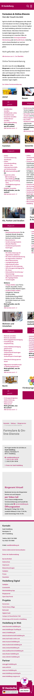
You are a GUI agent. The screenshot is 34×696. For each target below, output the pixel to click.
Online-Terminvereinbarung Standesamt (10, 157)
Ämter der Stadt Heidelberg (14, 465)
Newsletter (5, 577)
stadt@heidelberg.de (13, 457)
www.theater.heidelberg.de (10, 654)
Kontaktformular (9, 115)
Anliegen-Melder (10, 285)
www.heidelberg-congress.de (11, 676)
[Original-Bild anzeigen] (9, 91)
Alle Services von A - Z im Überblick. (13, 56)
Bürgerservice (22, 423)
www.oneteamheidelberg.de (10, 648)
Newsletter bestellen (10, 117)
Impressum (5, 565)
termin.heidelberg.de (22, 504)
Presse (4, 574)
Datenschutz (6, 562)
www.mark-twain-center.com (11, 638)
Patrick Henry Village (8, 607)
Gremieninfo (6, 587)
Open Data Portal (7, 596)
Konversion (5, 604)
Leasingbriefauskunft (12, 262)
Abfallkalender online (10, 113)
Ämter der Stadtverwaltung (10, 554)
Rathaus (13, 423)
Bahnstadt (5, 610)
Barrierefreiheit (7, 559)
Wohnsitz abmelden (10, 338)
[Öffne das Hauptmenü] (31, 6)
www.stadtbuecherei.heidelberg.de (12, 651)
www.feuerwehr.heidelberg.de (11, 626)
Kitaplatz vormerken (10, 188)
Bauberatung (27, 108)
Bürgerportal (6, 593)
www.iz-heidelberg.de (8, 632)
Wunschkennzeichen (12, 260)
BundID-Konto (20, 40)
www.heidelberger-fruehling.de (11, 629)
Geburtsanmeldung (11, 171)
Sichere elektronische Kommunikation (13, 550)
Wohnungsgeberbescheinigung (13, 340)
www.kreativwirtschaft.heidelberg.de (13, 635)
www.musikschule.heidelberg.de (12, 645)
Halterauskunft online (12, 264)
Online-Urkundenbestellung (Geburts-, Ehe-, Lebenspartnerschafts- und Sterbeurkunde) (11, 165)
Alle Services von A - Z (10, 128)
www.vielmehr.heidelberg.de (11, 657)
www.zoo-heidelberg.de (9, 670)
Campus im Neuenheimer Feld (11, 616)
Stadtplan (5, 571)
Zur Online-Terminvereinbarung (12, 84)
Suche (28, 6)
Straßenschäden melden (13, 290)
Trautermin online (9, 175)
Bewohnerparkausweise (13, 232)
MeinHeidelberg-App (8, 590)
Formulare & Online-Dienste (14, 432)
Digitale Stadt (6, 613)
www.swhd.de (6, 667)
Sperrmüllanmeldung (10, 122)
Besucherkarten (10, 240)
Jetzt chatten (24, 691)
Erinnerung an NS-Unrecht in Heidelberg (14, 619)
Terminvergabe (10, 280)
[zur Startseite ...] (11, 688)
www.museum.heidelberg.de (11, 641)
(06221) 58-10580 (12, 459)
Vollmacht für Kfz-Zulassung (14, 266)
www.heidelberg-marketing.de (11, 673)
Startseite (6, 423)
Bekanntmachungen (8, 568)
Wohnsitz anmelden (10, 336)
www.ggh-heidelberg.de (9, 664)
